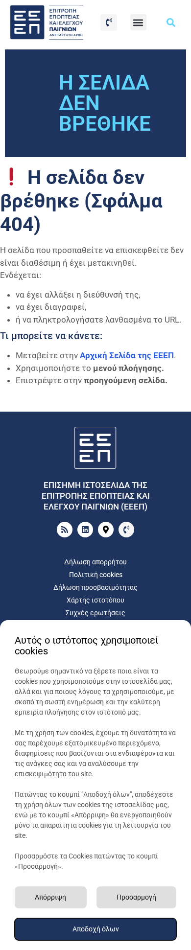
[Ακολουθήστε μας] (85, 529)
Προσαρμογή (136, 897)
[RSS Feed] (64, 529)
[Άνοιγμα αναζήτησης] (171, 22)
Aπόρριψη (50, 897)
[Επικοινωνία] (108, 22)
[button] (138, 22)
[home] (95, 448)
